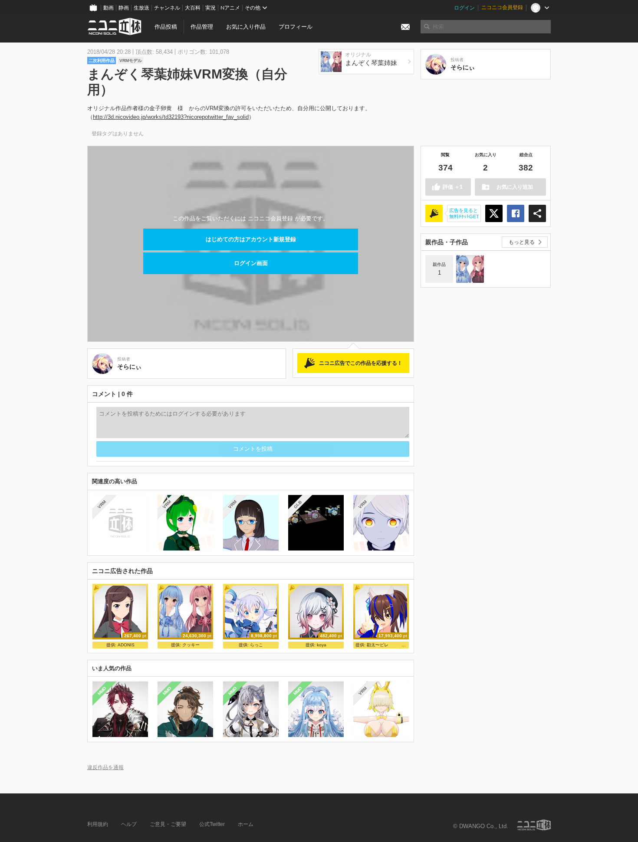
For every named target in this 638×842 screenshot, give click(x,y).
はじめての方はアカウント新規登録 (251, 239)
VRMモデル (130, 60)
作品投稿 (166, 26)
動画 (108, 7)
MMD (102, 691)
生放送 (141, 7)
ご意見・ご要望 (168, 824)
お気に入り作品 (246, 26)
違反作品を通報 (105, 767)
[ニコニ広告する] (434, 213)
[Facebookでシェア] (515, 213)
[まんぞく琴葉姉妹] (470, 269)
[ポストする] (494, 213)
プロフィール (295, 26)
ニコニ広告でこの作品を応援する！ (360, 363)
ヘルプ (129, 824)
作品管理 (202, 26)
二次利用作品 (102, 60)
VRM (102, 504)
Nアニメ (230, 7)
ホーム (245, 824)
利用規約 (97, 824)
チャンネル (167, 7)
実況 (210, 7)
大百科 (193, 7)
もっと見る (522, 242)
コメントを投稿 (253, 449)
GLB (298, 504)
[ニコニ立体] (534, 824)
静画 (123, 7)
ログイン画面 (251, 263)
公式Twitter (212, 824)
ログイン (464, 7)
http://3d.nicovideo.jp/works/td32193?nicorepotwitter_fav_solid (171, 117)
